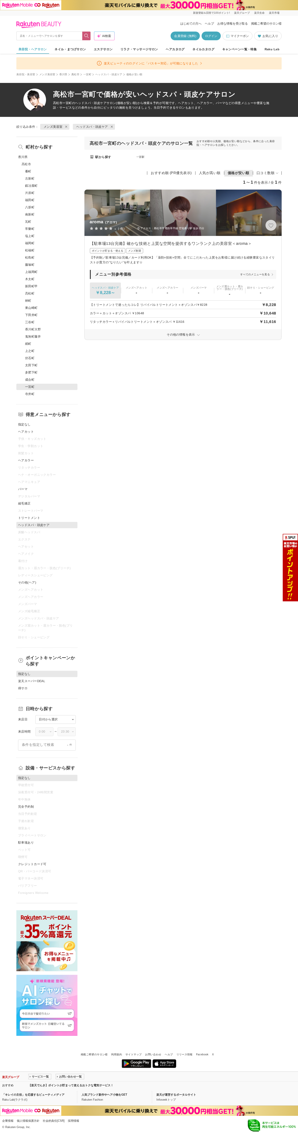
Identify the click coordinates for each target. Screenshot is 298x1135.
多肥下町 (31, 372)
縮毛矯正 (24, 503)
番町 (28, 171)
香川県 (63, 74)
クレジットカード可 (32, 864)
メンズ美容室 (47, 74)
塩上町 (29, 236)
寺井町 (29, 394)
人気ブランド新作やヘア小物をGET (104, 1094)
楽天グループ (242, 12)
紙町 (28, 343)
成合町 (29, 379)
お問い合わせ (153, 1054)
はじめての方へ (191, 23)
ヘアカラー (26, 460)
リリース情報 (184, 1054)
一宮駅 (140, 156)
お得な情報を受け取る (232, 23)
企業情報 (8, 1120)
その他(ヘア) (27, 582)
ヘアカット (26, 431)
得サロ (22, 688)
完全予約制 (26, 806)
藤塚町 (29, 264)
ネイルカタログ (203, 49)
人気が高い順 (210, 173)
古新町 (29, 178)
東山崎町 (31, 307)
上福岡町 (31, 272)
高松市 (75, 74)
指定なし (24, 424)
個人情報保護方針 (28, 1120)
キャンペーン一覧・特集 (239, 49)
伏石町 (29, 358)
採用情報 (73, 1120)
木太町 (29, 279)
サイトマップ (133, 1054)
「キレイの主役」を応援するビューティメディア (33, 1094)
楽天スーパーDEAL (31, 681)
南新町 (29, 214)
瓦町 (28, 221)
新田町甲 (31, 286)
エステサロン (103, 49)
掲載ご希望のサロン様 (266, 23)
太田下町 (31, 365)
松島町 (29, 257)
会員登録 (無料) (185, 36)
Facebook (202, 1054)
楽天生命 (259, 12)
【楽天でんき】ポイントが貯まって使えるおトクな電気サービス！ (70, 1085)
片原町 (29, 193)
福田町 (29, 200)
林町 (28, 300)
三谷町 (29, 322)
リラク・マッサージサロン (139, 49)
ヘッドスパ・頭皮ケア (108, 74)
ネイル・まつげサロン (70, 49)
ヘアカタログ (175, 49)
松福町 (29, 250)
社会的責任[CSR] (54, 1120)
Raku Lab (272, 49)
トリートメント (29, 518)
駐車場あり (26, 842)
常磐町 (29, 228)
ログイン (211, 36)
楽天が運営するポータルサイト (176, 1094)
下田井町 (31, 315)
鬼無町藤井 (33, 336)
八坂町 (29, 207)
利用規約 (116, 1054)
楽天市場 (274, 12)
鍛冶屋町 (31, 185)
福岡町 (29, 243)
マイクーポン (240, 36)
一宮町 (87, 74)
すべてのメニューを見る (255, 274)
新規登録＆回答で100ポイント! (211, 12)
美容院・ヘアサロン (33, 49)
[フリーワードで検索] (86, 36)
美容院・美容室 (25, 74)
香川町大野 (33, 329)
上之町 (29, 351)
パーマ (22, 489)
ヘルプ (209, 23)
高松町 (29, 293)
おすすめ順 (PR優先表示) (171, 173)
